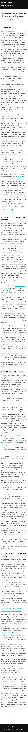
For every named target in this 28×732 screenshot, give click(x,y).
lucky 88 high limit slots (7, 632)
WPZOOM (21, 729)
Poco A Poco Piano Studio (7, 4)
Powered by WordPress (14, 726)
